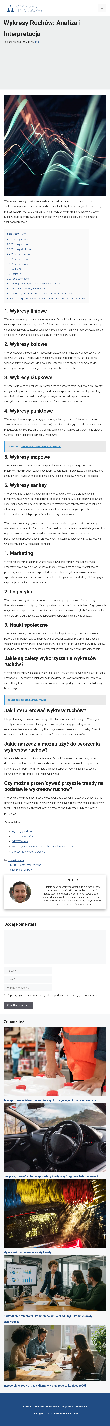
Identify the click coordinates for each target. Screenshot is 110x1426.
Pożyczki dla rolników (20, 869)
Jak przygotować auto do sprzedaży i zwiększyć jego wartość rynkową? (51, 1176)
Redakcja (81, 1406)
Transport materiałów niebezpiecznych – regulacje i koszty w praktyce (50, 1100)
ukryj (24, 234)
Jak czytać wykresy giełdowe (28, 851)
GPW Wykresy (20, 841)
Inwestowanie (16, 860)
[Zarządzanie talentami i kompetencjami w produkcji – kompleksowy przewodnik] (55, 1284)
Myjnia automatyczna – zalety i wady (27, 1252)
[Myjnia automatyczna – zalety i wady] (55, 1214)
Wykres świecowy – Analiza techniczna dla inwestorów (42, 846)
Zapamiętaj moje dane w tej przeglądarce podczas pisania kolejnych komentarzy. (52, 995)
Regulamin (67, 1406)
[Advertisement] (55, 66)
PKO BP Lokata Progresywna (24, 864)
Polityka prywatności (47, 1406)
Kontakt (27, 1406)
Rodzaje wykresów (22, 836)
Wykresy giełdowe (22, 831)
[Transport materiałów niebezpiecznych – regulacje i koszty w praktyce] (55, 1062)
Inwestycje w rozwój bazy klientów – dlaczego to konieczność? (45, 1385)
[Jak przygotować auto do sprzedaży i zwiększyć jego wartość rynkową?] (55, 1138)
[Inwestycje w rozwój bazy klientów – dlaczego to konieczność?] (55, 1354)
